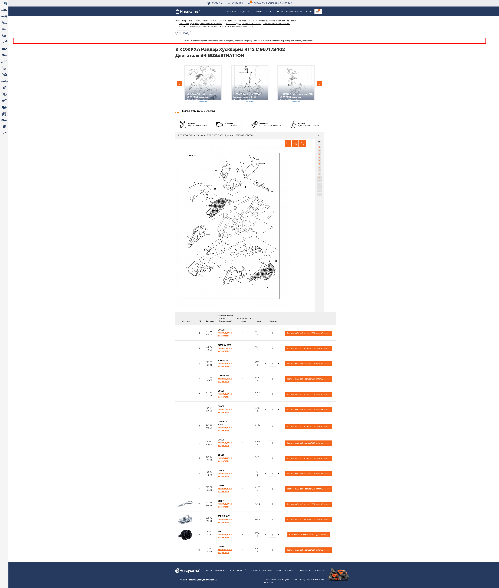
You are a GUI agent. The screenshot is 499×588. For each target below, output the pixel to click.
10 (319, 177)
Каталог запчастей (205, 21)
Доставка (217, 3)
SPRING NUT (223, 516)
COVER (221, 329)
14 (319, 191)
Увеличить (203, 101)
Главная (208, 570)
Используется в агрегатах (225, 334)
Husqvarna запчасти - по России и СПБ (236, 21)
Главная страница (183, 21)
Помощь (279, 12)
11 (319, 180)
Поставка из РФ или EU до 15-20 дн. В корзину (308, 534)
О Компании (254, 570)
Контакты (237, 3)
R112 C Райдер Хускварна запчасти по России (200, 23)
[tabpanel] (203, 84)
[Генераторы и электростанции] (4, 94)
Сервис (268, 12)
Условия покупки (294, 12)
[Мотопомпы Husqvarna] (4, 107)
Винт (220, 531)
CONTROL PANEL (222, 423)
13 (319, 187)
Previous (179, 83)
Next (319, 83)
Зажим (221, 500)
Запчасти (231, 12)
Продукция (244, 12)
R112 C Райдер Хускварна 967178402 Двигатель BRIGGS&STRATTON (258, 23)
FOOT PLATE (223, 360)
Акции (308, 12)
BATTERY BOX (224, 345)
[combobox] (249, 135)
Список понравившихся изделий (271, 3)
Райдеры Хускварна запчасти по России (278, 21)
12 (319, 184)
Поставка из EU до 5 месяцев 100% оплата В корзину (308, 333)
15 (319, 194)
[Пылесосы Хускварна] (4, 113)
